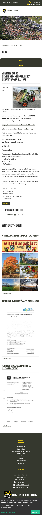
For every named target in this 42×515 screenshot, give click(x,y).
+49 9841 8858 (35, 2)
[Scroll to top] (37, 510)
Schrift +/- (16, 2)
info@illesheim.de (34, 4)
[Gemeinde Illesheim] (11, 10)
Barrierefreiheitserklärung (21, 451)
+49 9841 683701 (22, 485)
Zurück (5, 203)
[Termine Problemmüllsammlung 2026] (20, 330)
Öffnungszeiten (21, 461)
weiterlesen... (6, 293)
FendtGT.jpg (11, 214)
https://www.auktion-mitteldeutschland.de (18, 125)
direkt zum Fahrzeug (25, 129)
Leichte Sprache (7, 2)
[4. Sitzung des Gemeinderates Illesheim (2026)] (20, 398)
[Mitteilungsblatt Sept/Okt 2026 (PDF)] (20, 265)
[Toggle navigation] (38, 10)
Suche (21, 458)
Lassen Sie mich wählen (8, 512)
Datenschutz (21, 449)
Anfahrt (21, 463)
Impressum (21, 447)
